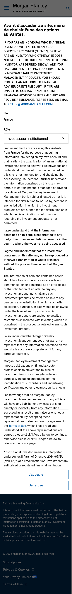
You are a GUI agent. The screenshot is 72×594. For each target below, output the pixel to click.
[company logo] (30, 8)
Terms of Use (17, 426)
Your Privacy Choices (17, 577)
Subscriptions (12, 562)
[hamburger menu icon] (6, 8)
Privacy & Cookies (16, 570)
